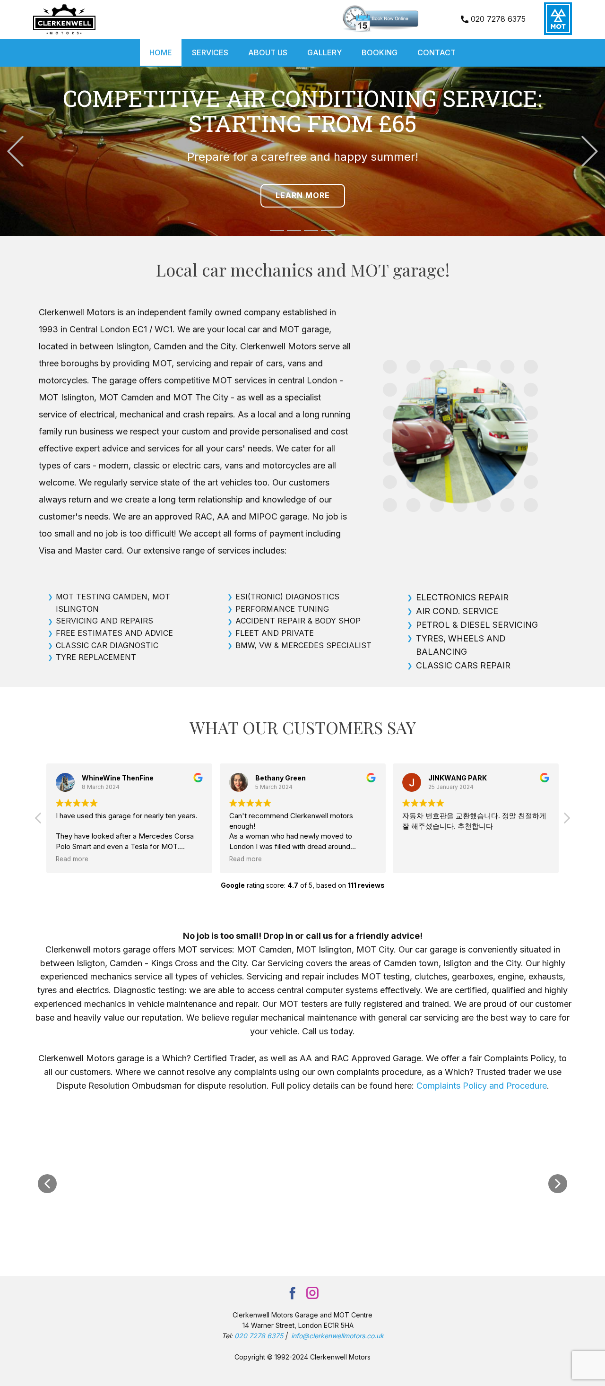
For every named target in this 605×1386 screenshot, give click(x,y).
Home (160, 52)
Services (210, 52)
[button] (15, 151)
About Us (267, 52)
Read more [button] (72, 859)
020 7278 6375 (497, 19)
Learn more (303, 195)
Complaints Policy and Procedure (481, 1086)
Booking (380, 52)
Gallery (324, 52)
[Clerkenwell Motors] (64, 19)
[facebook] (292, 1292)
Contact (436, 52)
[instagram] (312, 1292)
